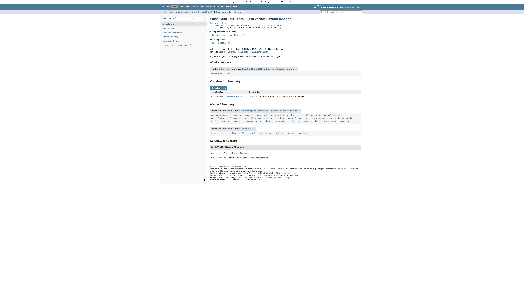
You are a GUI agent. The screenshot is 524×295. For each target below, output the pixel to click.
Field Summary (169, 28)
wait (294, 133)
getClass (243, 133)
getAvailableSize (263, 115)
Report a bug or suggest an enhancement (227, 167)
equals (222, 133)
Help (235, 7)
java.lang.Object (218, 23)
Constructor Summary (172, 33)
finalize (232, 133)
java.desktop (166, 12)
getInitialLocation (284, 115)
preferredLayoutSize (221, 121)
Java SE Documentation (272, 169)
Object (247, 129)
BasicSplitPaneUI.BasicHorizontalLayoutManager (243, 52)
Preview (194, 7)
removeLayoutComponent (245, 121)
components (216, 73)
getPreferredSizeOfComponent (226, 118)
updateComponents (340, 121)
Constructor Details (170, 41)
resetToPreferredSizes (284, 121)
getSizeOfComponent (253, 118)
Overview (165, 7)
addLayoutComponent (221, 115)
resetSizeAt (265, 121)
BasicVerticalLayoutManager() (178, 45)
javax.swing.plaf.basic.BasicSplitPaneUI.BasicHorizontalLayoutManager (248, 25)
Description (168, 24)
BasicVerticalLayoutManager (230, 12)
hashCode (253, 133)
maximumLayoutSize (323, 118)
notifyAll (274, 133)
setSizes (324, 121)
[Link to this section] (233, 62)
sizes (227, 73)
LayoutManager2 (236, 35)
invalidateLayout (284, 118)
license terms (289, 2)
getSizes (269, 118)
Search (228, 7)
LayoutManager (219, 35)
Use (181, 7)
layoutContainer (303, 118)
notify (263, 133)
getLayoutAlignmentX (306, 115)
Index (220, 7)
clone (214, 133)
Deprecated (210, 7)
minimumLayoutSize (344, 118)
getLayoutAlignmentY (329, 115)
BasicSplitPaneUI (205, 12)
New (202, 7)
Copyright (214, 175)
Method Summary (170, 37)
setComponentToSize (308, 121)
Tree (187, 7)
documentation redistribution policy (274, 178)
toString (285, 133)
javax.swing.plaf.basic (185, 12)
